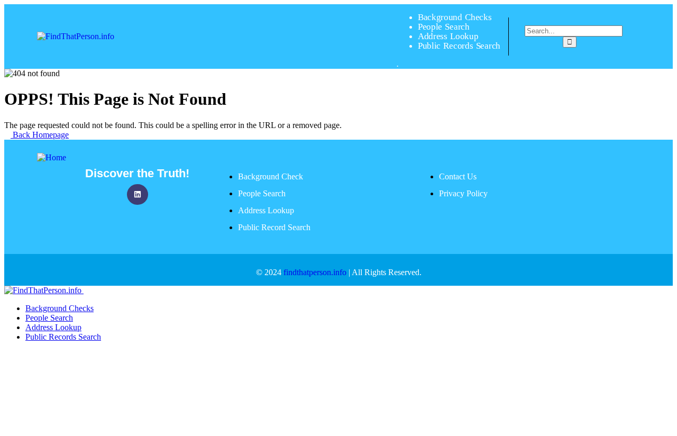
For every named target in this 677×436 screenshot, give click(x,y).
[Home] (51, 157)
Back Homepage (40, 134)
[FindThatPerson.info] (75, 36)
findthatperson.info (314, 272)
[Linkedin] (137, 194)
